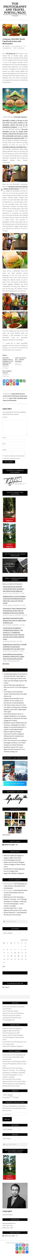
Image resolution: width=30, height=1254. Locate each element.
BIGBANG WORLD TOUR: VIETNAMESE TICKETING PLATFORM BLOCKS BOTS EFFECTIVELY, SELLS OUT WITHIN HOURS (14, 600)
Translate (15, 1097)
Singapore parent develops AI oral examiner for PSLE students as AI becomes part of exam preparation (14, 701)
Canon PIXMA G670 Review (10, 1011)
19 (11, 956)
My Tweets (5, 987)
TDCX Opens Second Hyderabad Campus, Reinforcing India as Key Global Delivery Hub (15, 694)
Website (4, 450)
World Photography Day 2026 (12, 860)
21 (18, 956)
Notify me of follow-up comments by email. (14, 456)
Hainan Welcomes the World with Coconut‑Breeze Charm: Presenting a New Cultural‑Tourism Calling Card (13, 589)
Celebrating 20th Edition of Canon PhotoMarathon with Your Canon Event (15, 892)
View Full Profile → (7, 1214)
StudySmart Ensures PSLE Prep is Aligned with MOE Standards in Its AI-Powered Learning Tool (14, 749)
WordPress (22, 1242)
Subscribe (7, 1119)
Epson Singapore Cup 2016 (7, 371)
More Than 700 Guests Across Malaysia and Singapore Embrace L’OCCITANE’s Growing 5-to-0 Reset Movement (15, 743)
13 (15, 953)
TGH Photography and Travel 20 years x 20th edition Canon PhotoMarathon (15, 886)
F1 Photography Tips (8, 1020)
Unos (13, 1242)
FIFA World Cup (10, 53)
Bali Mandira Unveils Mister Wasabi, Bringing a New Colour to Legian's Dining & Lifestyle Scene (14, 620)
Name (4, 437)
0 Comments (20, 48)
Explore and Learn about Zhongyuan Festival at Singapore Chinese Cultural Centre (14, 864)
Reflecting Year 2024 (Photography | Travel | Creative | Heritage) (15, 904)
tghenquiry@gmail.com (9, 1223)
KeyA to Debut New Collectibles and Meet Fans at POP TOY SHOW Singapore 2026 (16, 687)
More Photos (6, 835)
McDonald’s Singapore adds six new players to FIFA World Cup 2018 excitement (7, 361)
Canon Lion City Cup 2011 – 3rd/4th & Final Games (20, 359)
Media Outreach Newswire (16, 670)
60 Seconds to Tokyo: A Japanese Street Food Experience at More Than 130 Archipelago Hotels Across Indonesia (14, 611)
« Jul (3, 966)
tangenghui (7, 1211)
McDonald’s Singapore (20, 117)
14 (18, 953)
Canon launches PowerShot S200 (11, 1017)
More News (5, 663)
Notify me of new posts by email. (12, 458)
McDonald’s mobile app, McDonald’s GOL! (14, 147)
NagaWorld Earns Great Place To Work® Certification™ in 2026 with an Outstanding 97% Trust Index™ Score (14, 647)
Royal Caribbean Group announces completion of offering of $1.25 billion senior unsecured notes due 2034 (13, 656)
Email (4, 444)
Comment (4, 417)
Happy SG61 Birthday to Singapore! (14, 873)
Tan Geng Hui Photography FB (15, 973)
